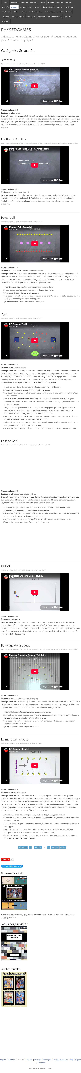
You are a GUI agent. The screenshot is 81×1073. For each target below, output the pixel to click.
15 (49, 847)
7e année (5, 7)
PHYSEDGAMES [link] (16, 30)
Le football (5, 17)
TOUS (5, 2)
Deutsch (11, 1060)
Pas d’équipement (18, 17)
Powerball (8, 217)
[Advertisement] (40, 545)
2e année (33, 2)
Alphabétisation (25, 7)
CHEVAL (6, 566)
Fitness (24, 12)
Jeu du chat (68, 17)
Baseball (60, 7)
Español (29, 1060)
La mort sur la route (14, 739)
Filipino (78, 1060)
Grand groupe (50, 12)
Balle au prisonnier (48, 7)
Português (47, 1060)
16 (53, 847)
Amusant (36, 7)
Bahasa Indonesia (61, 1060)
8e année (14, 7)
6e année (68, 2)
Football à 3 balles (13, 139)
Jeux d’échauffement (64, 12)
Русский (37, 1060)
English (3, 1060)
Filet (15, 12)
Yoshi (4, 314)
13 (40, 847)
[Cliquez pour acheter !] (14, 943)
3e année (42, 2)
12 (36, 847)
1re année (24, 2)
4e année (50, 2)
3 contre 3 (8, 60)
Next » (62, 847)
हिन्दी (71, 1060)
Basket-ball (70, 7)
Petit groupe (31, 17)
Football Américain (36, 12)
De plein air (6, 12)
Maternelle (14, 2)
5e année (59, 2)
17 (57, 847)
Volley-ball (5, 21)
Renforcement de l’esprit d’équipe (49, 17)
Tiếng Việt (41, 1063)
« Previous (23, 847)
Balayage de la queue (15, 645)
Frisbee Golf (9, 441)
